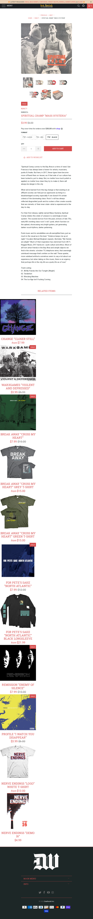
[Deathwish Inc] (46, 6)
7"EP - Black (52, 137)
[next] (69, 48)
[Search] (78, 5)
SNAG (27, 2)
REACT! (24, 109)
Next (51, 15)
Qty (22, 144)
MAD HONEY (34, 2)
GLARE (80, 2)
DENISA (62, 2)
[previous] (24, 48)
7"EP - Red (39, 137)
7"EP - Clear (27, 137)
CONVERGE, (43, 2)
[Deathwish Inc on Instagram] (52, 892)
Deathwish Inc (49, 901)
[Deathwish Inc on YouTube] (48, 892)
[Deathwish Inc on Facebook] (44, 892)
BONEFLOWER (70, 2)
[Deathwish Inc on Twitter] (40, 892)
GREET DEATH (53, 2)
